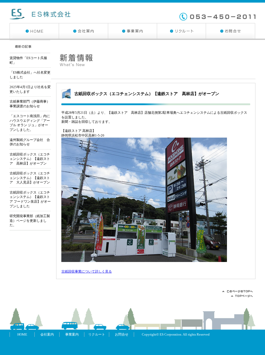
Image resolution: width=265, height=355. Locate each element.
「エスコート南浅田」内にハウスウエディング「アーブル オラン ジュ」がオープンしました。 (30, 123)
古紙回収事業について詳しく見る (86, 271)
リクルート (181, 31)
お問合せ (230, 31)
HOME (34, 31)
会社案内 (83, 31)
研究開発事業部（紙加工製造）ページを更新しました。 (30, 220)
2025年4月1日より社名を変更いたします (30, 89)
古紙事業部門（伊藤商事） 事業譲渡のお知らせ (30, 104)
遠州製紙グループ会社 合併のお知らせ (30, 142)
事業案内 (132, 31)
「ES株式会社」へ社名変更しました (30, 74)
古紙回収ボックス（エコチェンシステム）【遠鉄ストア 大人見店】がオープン (30, 177)
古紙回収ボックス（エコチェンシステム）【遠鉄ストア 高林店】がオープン (146, 93)
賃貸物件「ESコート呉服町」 (28, 60)
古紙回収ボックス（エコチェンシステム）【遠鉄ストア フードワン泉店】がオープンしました (30, 199)
